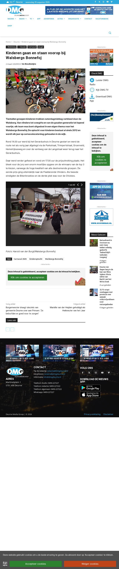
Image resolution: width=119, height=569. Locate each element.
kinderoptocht (35, 259)
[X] (32, 294)
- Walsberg (11, 47)
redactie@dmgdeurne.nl (57, 371)
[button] (79, 10)
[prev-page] (7, 329)
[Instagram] (103, 2)
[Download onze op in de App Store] (90, 397)
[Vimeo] (111, 2)
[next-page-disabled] (12, 329)
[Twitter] (99, 2)
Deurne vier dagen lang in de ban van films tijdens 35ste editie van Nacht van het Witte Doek (106, 274)
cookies (28, 555)
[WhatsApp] (39, 294)
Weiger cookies (90, 563)
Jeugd (40, 47)
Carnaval (32, 47)
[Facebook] (95, 2)
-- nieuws (22, 47)
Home (8, 42)
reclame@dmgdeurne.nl (54, 374)
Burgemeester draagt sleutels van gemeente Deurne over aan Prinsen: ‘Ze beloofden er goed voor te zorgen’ (24, 310)
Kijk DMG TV (102, 89)
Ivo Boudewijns (29, 64)
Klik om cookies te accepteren (27, 277)
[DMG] (25, 10)
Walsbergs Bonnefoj (54, 259)
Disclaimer (108, 414)
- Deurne (16, 42)
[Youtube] (107, 2)
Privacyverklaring (92, 414)
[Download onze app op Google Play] (90, 390)
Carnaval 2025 (20, 259)
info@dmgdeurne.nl (52, 377)
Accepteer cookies (35, 563)
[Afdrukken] (46, 294)
